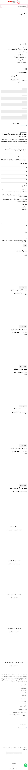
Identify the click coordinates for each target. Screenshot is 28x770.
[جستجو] (0, 5)
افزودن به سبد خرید (16, 123)
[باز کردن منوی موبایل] (26, 2)
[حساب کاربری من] (1, 2)
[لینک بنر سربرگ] (14, 385)
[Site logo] (14, 2)
